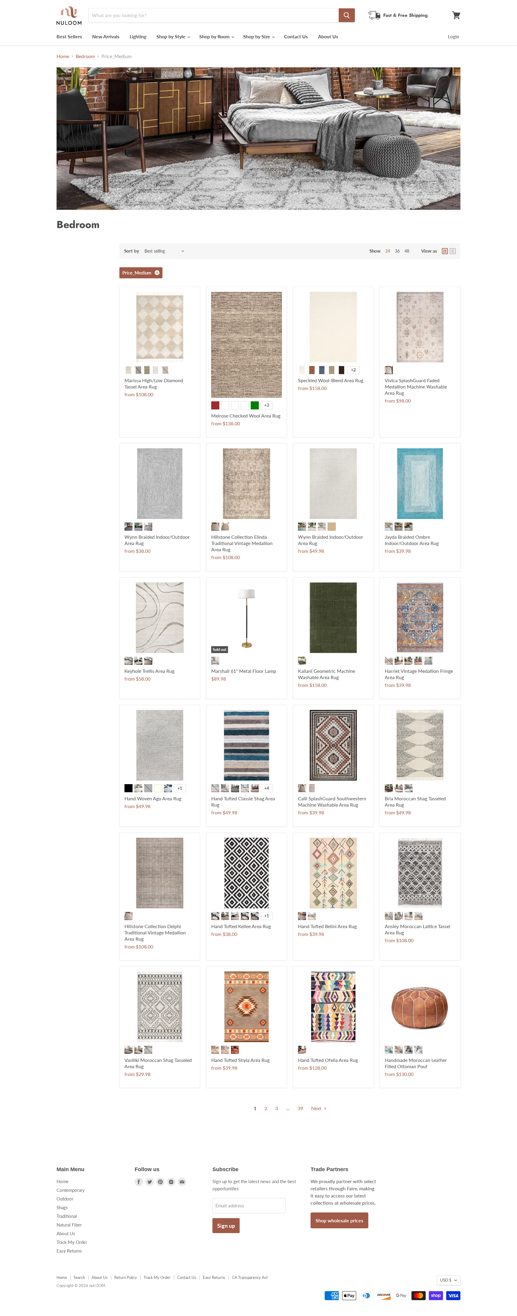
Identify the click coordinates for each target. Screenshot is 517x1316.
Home (63, 56)
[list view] (453, 251)
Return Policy (125, 1277)
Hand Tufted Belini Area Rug (327, 926)
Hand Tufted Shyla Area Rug (240, 1060)
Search (79, 1277)
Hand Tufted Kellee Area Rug (241, 926)
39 (300, 1108)
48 (407, 251)
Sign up (226, 1225)
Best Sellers (69, 36)
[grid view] (445, 251)
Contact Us (296, 36)
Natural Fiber (69, 1224)
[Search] (347, 15)
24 (387, 251)
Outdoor (65, 1198)
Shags (62, 1207)
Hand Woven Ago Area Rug (152, 798)
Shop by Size (257, 36)
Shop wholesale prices (339, 1220)
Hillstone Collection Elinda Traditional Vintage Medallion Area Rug (242, 543)
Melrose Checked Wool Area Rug (245, 415)
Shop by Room (215, 36)
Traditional (67, 1216)
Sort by (131, 251)
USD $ (445, 1280)
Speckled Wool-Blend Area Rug (330, 380)
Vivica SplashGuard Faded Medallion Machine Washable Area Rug (416, 386)
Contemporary (71, 1190)
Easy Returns (69, 1250)
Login (453, 36)
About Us (328, 36)
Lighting (138, 36)
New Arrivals (105, 36)
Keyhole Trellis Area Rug (149, 671)
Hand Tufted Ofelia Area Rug (328, 1060)
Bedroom (85, 56)
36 (397, 251)
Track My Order (72, 1242)
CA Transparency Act (250, 1277)
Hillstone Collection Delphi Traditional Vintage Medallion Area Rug (155, 932)
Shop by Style (171, 36)
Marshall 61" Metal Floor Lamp (243, 671)
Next (317, 1108)
